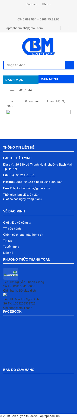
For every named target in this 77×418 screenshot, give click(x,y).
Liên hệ (8, 252)
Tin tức (7, 240)
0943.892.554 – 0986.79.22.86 (38, 19)
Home (10, 90)
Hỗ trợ (46, 4)
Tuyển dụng (11, 246)
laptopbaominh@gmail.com (24, 28)
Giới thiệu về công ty (17, 222)
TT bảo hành (12, 228)
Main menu (49, 79)
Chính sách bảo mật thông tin (23, 234)
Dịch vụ (32, 4)
